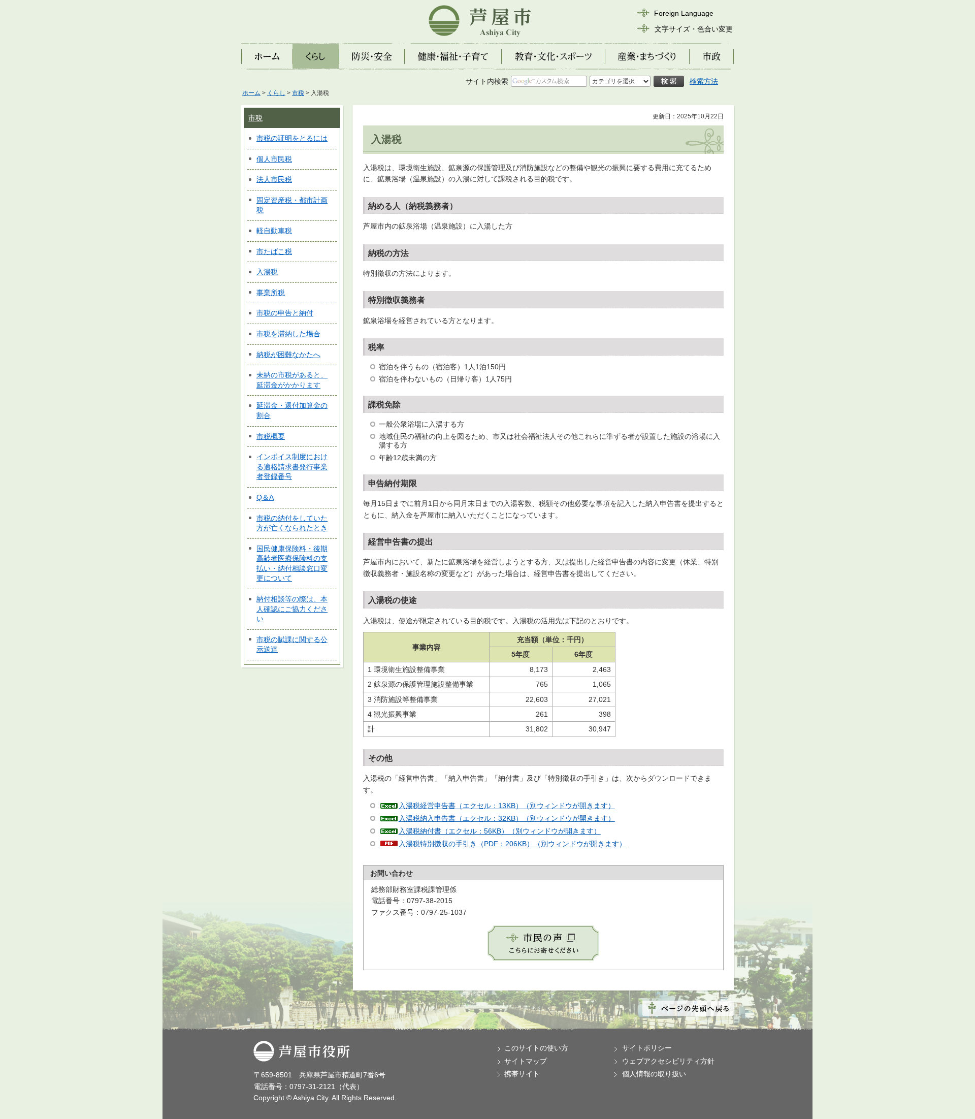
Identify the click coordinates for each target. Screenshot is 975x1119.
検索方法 (704, 81)
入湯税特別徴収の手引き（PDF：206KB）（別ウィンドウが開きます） (512, 844)
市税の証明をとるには (292, 138)
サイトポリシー (647, 1048)
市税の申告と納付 (284, 313)
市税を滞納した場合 (288, 334)
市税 (298, 93)
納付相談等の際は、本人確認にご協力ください (292, 609)
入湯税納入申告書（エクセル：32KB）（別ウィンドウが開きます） (507, 818)
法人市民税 (274, 179)
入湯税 (267, 272)
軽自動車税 (274, 231)
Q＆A (265, 497)
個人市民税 (274, 159)
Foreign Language (683, 13)
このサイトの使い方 (536, 1048)
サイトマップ (525, 1061)
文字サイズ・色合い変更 (694, 29)
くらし (276, 93)
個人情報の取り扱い (654, 1074)
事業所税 (270, 293)
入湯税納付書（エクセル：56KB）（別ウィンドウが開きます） (500, 831)
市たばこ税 (274, 251)
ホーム (251, 93)
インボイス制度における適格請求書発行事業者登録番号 (292, 467)
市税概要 (270, 436)
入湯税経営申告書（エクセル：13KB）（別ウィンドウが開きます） (507, 806)
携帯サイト (522, 1074)
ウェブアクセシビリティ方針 (668, 1061)
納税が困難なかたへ (288, 354)
